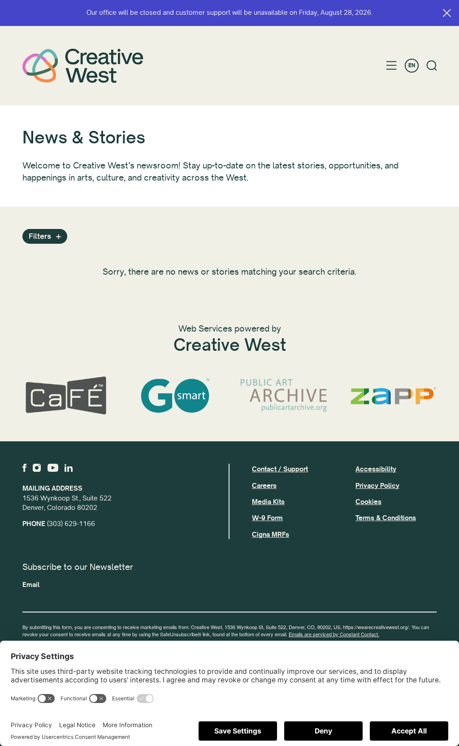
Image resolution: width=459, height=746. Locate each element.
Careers (264, 486)
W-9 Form (267, 518)
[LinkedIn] (69, 468)
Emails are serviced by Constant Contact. (334, 634)
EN (411, 66)
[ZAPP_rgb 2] (393, 396)
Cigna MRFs (270, 534)
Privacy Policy (377, 486)
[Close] (447, 13)
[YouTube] (53, 468)
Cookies (368, 502)
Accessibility (375, 469)
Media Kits (268, 502)
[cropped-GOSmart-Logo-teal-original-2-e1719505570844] (175, 396)
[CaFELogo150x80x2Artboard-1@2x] (65, 396)
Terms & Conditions (385, 518)
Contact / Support (280, 469)
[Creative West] (82, 65)
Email (30, 585)
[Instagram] (37, 468)
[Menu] (391, 65)
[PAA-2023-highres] (284, 396)
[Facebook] (24, 468)
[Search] (432, 65)
